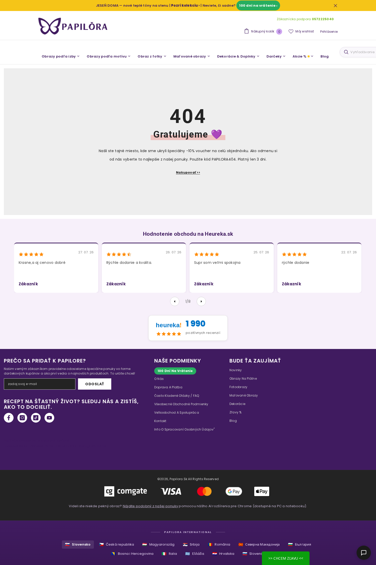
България (299, 544)
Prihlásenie (329, 31)
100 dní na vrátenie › (258, 5)
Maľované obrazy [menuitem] (189, 56)
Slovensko (78, 544)
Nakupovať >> (188, 172)
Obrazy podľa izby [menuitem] (59, 56)
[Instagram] (22, 418)
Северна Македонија (259, 544)
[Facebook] (9, 418)
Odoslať (94, 384)
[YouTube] (49, 418)
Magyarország (158, 544)
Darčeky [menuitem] (274, 56)
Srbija (191, 544)
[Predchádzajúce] (174, 301)
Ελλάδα (194, 553)
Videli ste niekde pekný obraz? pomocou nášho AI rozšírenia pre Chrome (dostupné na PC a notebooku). (188, 506)
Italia (169, 553)
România (219, 544)
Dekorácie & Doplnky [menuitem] (236, 56)
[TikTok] (36, 418)
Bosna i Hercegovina (132, 553)
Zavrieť (335, 5)
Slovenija (253, 553)
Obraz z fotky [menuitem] (150, 56)
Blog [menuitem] (324, 56)
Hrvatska (223, 553)
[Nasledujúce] (201, 301)
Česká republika (116, 544)
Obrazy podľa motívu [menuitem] (107, 56)
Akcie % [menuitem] (299, 56)
